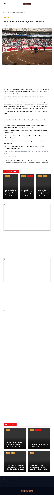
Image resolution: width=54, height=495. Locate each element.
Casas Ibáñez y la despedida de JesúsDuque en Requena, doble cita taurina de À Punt (15, 467)
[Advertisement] (27, 77)
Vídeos (45, 176)
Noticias (6, 17)
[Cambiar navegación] (5, 4)
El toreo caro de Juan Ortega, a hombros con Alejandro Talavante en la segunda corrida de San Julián (38, 469)
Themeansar (5, 493)
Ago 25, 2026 (10, 195)
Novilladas (29, 176)
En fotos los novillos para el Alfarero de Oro (26, 192)
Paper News (11, 490)
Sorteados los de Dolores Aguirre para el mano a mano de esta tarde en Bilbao (10, 193)
